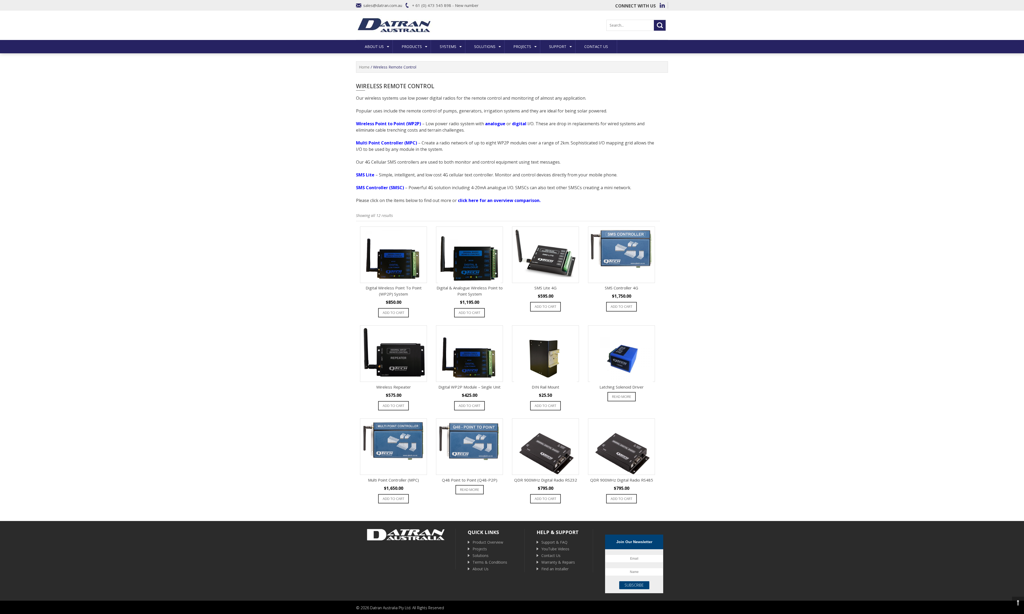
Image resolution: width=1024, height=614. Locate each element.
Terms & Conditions (490, 562)
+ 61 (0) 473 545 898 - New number (445, 5)
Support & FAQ (554, 542)
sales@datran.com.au (382, 5)
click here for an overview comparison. (499, 200)
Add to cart (393, 312)
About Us (374, 46)
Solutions (484, 46)
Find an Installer (555, 568)
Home (364, 67)
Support (557, 46)
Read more (621, 396)
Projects (522, 46)
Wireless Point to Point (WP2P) (388, 124)
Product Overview (488, 542)
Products (412, 46)
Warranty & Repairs (558, 562)
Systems (448, 46)
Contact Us (596, 46)
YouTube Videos (555, 548)
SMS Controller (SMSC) (380, 188)
